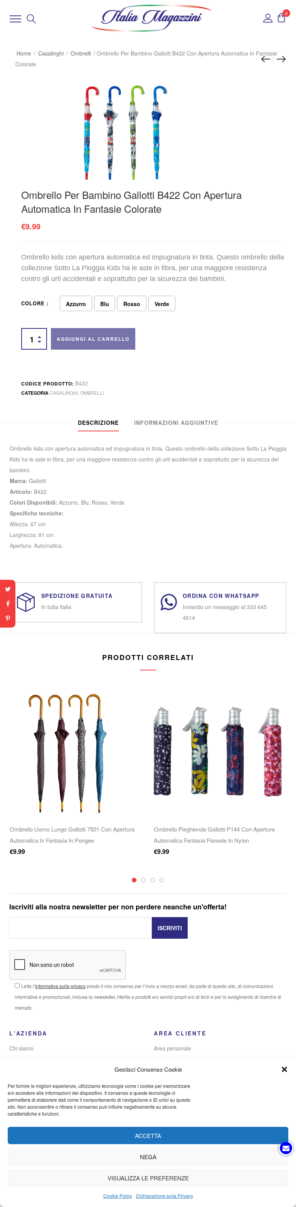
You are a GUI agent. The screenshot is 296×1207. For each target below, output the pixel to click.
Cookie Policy (117, 1195)
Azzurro (76, 304)
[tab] (98, 422)
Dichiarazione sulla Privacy (164, 1195)
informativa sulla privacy (60, 986)
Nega (148, 1157)
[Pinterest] (7, 618)
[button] (284, 1069)
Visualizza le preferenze (148, 1178)
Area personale (172, 1048)
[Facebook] (7, 603)
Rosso (131, 304)
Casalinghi (51, 53)
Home (24, 53)
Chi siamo (21, 1048)
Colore (33, 303)
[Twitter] (7, 589)
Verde (162, 304)
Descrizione (98, 422)
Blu (104, 304)
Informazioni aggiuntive (176, 422)
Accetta (148, 1135)
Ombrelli (81, 53)
